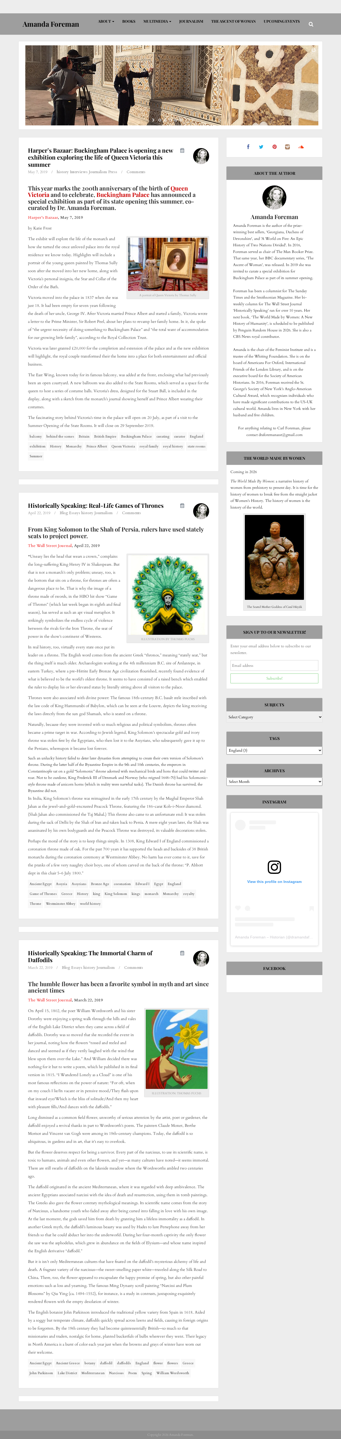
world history (90, 904)
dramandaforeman (306, 937)
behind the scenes (60, 436)
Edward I (142, 884)
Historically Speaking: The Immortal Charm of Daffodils (90, 956)
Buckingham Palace (122, 195)
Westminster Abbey (60, 904)
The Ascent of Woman (233, 21)
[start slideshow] (154, 120)
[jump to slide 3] (170, 120)
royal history (173, 446)
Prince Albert (96, 446)
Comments (136, 172)
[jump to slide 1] (160, 120)
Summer (36, 456)
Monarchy (74, 446)
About (105, 21)
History (56, 446)
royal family (149, 446)
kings (136, 894)
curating (162, 436)
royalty (188, 894)
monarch (152, 894)
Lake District (67, 1373)
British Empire (105, 436)
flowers (172, 1363)
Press (112, 172)
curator (179, 436)
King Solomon (116, 894)
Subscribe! (274, 678)
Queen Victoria (123, 446)
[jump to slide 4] (175, 120)
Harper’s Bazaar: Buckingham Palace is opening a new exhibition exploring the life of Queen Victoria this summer (100, 157)
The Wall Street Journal (50, 545)
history (63, 172)
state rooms (196, 446)
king (96, 894)
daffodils (124, 1363)
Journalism (191, 21)
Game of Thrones (43, 894)
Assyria (61, 884)
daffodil (106, 1363)
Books (128, 21)
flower (158, 1363)
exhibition (38, 446)
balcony (36, 436)
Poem (132, 1373)
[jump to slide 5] (181, 120)
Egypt (158, 884)
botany (89, 1363)
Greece (66, 894)
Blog (64, 513)
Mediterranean (93, 1373)
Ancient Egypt (40, 884)
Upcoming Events (282, 21)
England (196, 436)
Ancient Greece (68, 1363)
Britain (84, 436)
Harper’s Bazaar (43, 217)
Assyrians (79, 884)
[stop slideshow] (187, 120)
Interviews (79, 172)
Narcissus (116, 1373)
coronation (122, 884)
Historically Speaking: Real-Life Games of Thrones (96, 505)
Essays (74, 513)
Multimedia (156, 21)
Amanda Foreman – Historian (260, 937)
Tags (274, 738)
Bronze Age (100, 884)
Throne (35, 904)
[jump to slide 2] (165, 120)
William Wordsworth (172, 1373)
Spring (146, 1373)
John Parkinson (41, 1373)
